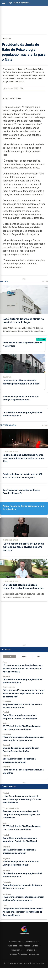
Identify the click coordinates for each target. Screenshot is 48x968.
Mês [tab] (38, 656)
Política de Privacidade (18, 954)
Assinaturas (34, 954)
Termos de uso (31, 950)
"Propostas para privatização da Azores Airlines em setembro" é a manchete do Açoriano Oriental (22, 668)
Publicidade (12, 946)
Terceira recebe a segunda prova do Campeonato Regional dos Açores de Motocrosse (21, 814)
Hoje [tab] (9, 656)
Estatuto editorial (32, 942)
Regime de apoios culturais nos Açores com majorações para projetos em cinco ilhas (23, 458)
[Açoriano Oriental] (24, 936)
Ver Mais (45, 282)
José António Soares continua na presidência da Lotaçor (23, 320)
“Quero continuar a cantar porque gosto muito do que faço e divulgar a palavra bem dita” (23, 546)
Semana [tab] (24, 656)
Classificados (24, 946)
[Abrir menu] (4, 3)
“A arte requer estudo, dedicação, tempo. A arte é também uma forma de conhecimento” (22, 588)
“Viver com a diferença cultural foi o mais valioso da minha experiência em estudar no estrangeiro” (23, 693)
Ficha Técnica (17, 950)
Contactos (36, 946)
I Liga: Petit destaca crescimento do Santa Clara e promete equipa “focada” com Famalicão (22, 799)
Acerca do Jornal (16, 942)
